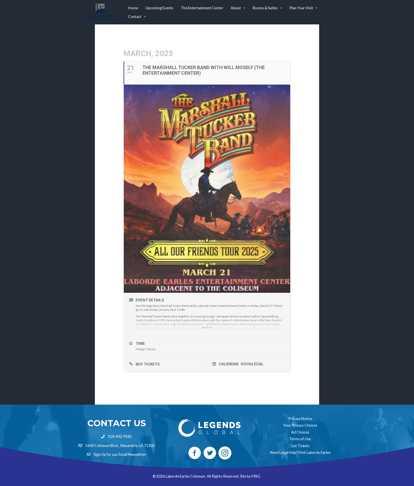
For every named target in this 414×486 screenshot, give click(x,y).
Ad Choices (300, 432)
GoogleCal (252, 364)
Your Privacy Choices (300, 425)
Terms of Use (300, 439)
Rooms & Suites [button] (265, 8)
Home (133, 8)
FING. (256, 476)
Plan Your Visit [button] (301, 8)
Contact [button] (134, 16)
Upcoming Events (159, 8)
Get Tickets (300, 445)
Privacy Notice (300, 418)
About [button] (236, 8)
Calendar (228, 364)
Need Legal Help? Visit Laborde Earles (300, 452)
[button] (194, 452)
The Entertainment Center (202, 8)
